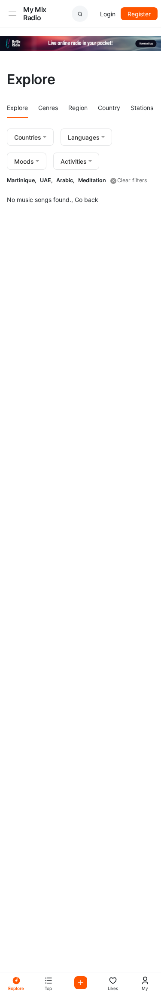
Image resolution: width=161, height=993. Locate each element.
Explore (17, 107)
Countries (27, 137)
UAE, (46, 180)
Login (107, 14)
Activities (74, 161)
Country (109, 107)
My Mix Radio (34, 13)
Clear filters (132, 180)
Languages (84, 137)
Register (139, 14)
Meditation (92, 180)
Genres (48, 107)
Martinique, (21, 180)
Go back (86, 199)
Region (78, 107)
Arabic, (65, 180)
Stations (142, 107)
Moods (24, 161)
